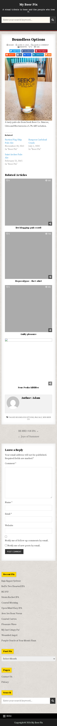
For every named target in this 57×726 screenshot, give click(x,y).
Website (9, 525)
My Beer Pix (28, 5)
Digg (28, 54)
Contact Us (6, 676)
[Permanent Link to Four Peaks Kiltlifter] (28, 361)
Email (8, 514)
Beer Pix (23, 47)
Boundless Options (28, 39)
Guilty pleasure (28, 334)
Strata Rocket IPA (10, 597)
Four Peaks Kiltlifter (28, 387)
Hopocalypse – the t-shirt (28, 281)
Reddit (12, 54)
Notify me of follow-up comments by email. (26, 540)
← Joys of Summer (28, 436)
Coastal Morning (9, 602)
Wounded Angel (9, 635)
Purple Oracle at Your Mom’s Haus (18, 640)
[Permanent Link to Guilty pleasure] (28, 308)
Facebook (28, 51)
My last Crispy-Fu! (10, 630)
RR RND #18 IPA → (28, 431)
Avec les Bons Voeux (11, 613)
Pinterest (42, 51)
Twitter (16, 51)
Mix (49, 54)
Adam (11, 45)
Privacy (5, 682)
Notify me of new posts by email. (23, 545)
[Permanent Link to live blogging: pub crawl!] (28, 202)
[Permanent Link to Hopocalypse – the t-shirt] (28, 255)
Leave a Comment (41, 45)
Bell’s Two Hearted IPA (13, 586)
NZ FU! (5, 591)
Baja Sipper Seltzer (11, 581)
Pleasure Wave (8, 624)
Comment (10, 463)
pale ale (38, 417)
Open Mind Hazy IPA (11, 608)
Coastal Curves (9, 619)
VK (20, 54)
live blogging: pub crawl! (28, 227)
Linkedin (39, 54)
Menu (9, 716)
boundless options (25, 417)
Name (8, 502)
